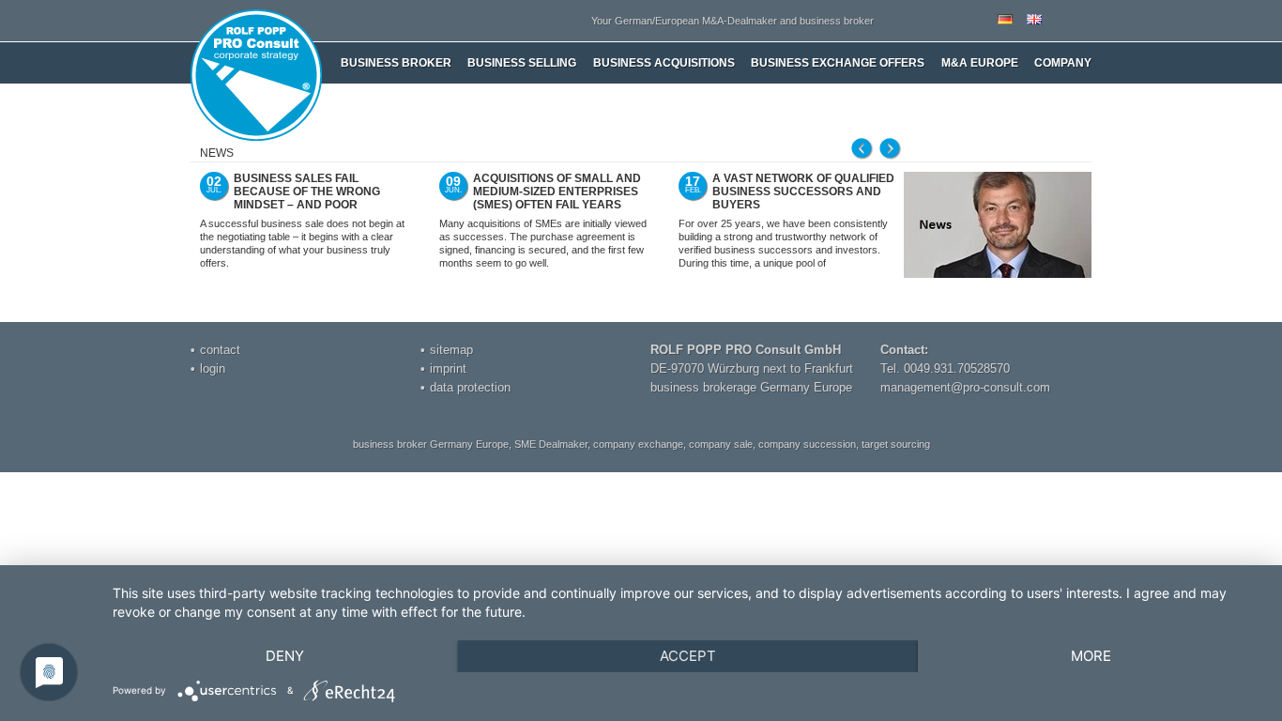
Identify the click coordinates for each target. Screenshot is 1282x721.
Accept (688, 656)
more (1091, 656)
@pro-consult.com (1000, 387)
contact (220, 350)
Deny (285, 656)
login (212, 368)
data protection (470, 387)
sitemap (451, 350)
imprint (448, 368)
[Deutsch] (1005, 20)
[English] (1034, 20)
